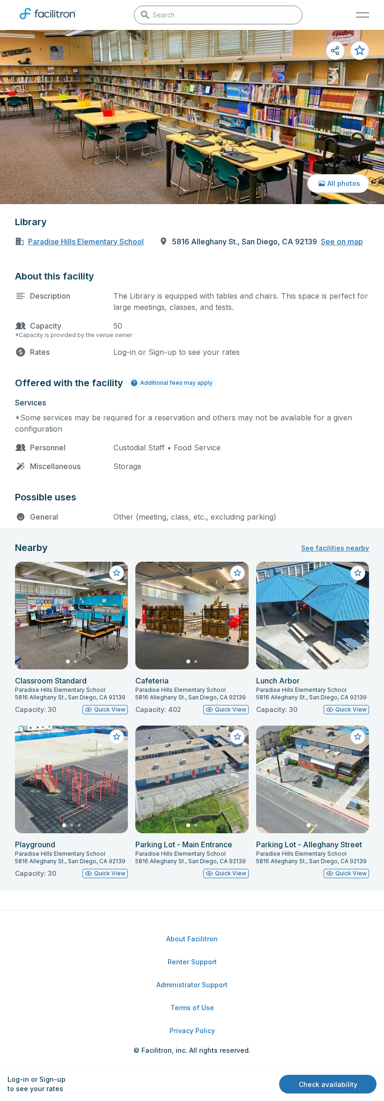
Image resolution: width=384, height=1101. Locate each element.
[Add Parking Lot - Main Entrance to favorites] (237, 736)
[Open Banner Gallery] (192, 117)
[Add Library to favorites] (359, 50)
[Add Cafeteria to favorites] (237, 572)
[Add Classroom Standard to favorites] (116, 572)
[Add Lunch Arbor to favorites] (357, 572)
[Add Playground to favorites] (116, 736)
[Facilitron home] (48, 21)
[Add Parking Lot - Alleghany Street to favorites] (357, 736)
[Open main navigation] (362, 15)
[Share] (335, 50)
